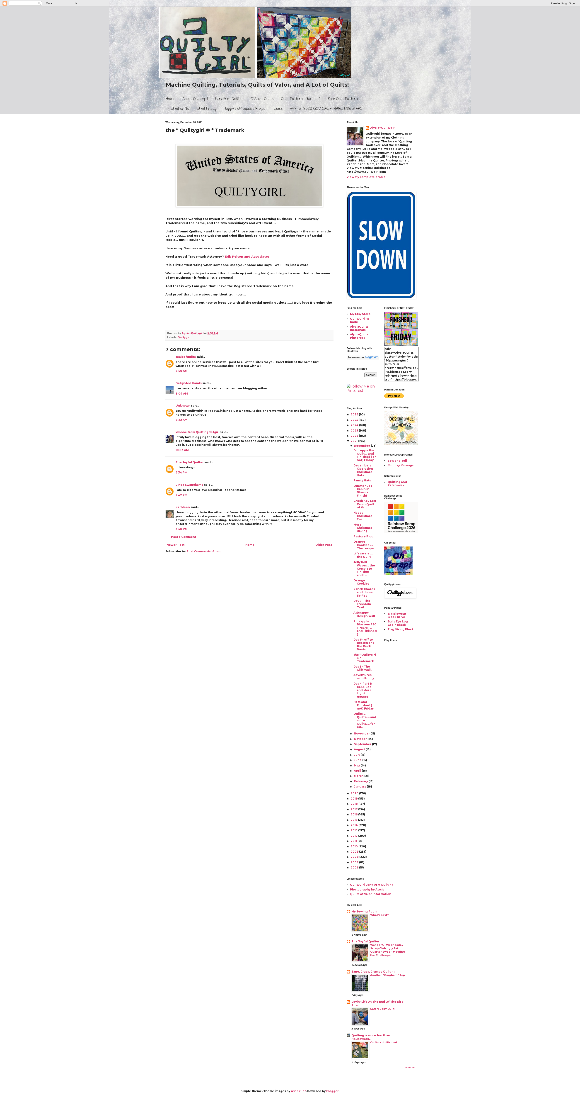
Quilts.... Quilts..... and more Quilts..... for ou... (364, 720)
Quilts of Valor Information (370, 894)
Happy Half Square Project (245, 109)
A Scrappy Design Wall (364, 614)
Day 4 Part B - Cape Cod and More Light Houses (363, 690)
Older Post (323, 544)
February (361, 781)
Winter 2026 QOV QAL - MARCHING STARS (326, 109)
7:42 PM (181, 495)
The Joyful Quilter (190, 462)
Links (278, 109)
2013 (354, 830)
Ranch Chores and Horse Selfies (364, 592)
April (358, 770)
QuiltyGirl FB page (359, 320)
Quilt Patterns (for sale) (301, 99)
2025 (355, 420)
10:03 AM (182, 450)
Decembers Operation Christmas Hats (363, 470)
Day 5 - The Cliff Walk (362, 668)
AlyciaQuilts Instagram (359, 328)
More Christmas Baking (362, 528)
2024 (355, 425)
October (361, 739)
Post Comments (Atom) (204, 551)
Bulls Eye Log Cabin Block (398, 623)
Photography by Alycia (367, 889)
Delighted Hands (189, 383)
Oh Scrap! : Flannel (383, 1042)
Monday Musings (400, 465)
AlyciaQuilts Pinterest (359, 336)
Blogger (332, 1091)
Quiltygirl (184, 337)
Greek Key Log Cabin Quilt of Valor (364, 504)
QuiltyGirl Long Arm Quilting (372, 884)
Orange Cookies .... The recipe (363, 545)
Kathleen (183, 507)
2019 (354, 798)
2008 (355, 857)
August (360, 749)
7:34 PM (181, 472)
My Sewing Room (364, 911)
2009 (355, 851)
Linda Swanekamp (189, 484)
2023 (355, 430)
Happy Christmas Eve (362, 516)
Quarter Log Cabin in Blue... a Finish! (362, 490)
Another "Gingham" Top (387, 975)
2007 (355, 862)
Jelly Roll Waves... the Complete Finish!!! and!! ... (364, 568)
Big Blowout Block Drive (397, 615)
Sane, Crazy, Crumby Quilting (373, 971)
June (358, 760)
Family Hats (362, 480)
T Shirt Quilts (262, 99)
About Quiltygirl (195, 99)
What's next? (379, 915)
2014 (354, 825)
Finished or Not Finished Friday (191, 109)
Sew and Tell (397, 460)
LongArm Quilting (229, 99)
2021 (354, 441)
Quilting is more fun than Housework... (370, 1037)
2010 (354, 846)
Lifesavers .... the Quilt (363, 555)
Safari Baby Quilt (382, 1008)
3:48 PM (182, 529)
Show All (409, 1067)
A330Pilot (298, 1091)
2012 (354, 835)
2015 (354, 820)
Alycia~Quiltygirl (383, 127)
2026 (355, 414)
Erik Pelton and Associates (247, 256)
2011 (354, 841)
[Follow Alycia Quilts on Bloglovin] (363, 358)
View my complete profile (366, 177)
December (362, 445)
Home (170, 99)
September (363, 744)
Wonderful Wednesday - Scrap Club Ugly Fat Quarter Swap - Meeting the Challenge (387, 949)
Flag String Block (401, 629)
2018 (354, 803)
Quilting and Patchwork (397, 483)
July (357, 754)
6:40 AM (182, 371)
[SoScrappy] (401, 532)
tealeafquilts (186, 357)
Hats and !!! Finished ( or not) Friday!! (364, 705)
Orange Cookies (361, 582)
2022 (355, 435)
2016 (354, 814)
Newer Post (175, 544)
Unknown (183, 405)
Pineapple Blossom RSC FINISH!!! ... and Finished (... (365, 628)
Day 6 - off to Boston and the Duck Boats (364, 644)
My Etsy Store (360, 314)
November (362, 733)
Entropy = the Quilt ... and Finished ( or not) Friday (364, 455)
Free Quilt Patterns (344, 99)
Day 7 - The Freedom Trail (362, 604)
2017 (354, 809)
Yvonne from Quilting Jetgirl (197, 432)
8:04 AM (182, 393)
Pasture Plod (363, 536)
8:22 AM (181, 420)
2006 (355, 867)
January (360, 786)
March (359, 776)
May (357, 765)
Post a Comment (183, 537)
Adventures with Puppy (363, 676)
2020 (355, 793)
